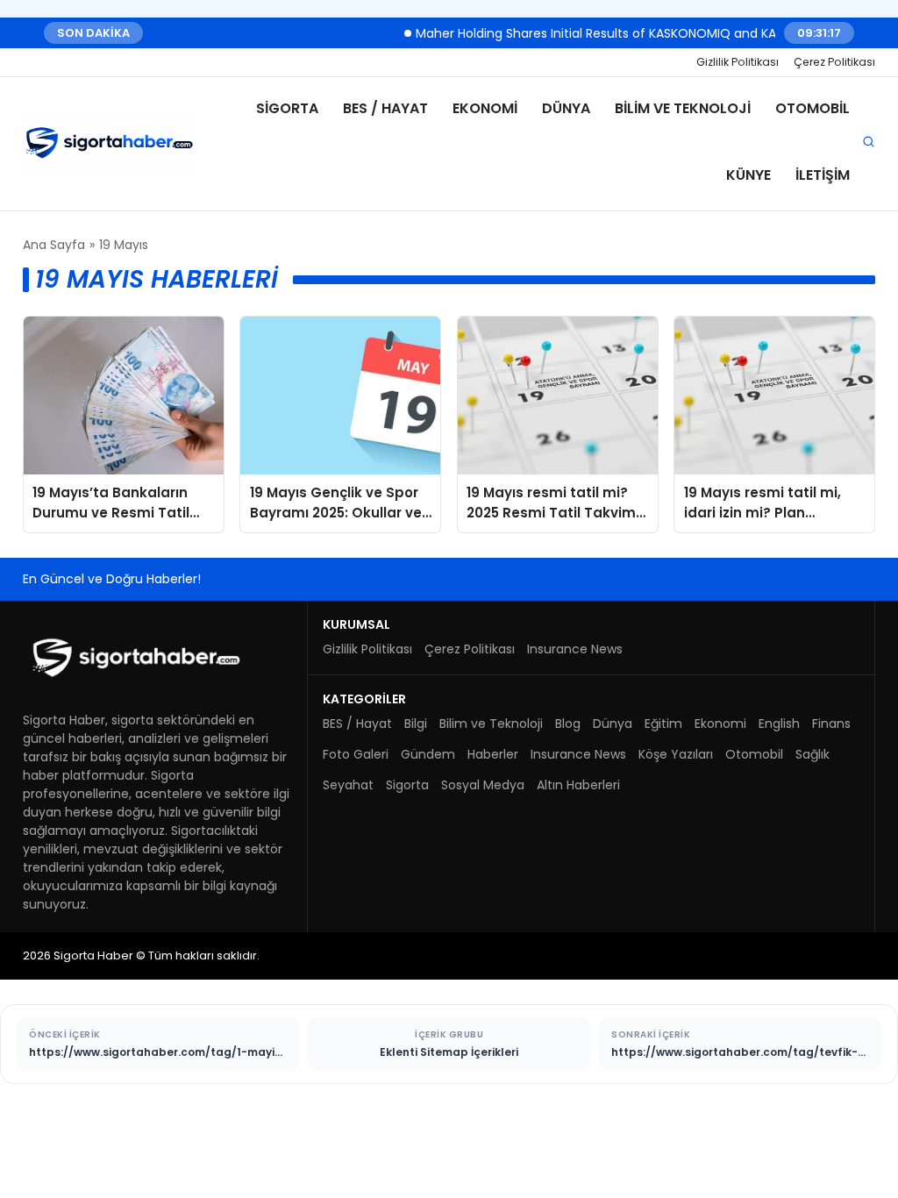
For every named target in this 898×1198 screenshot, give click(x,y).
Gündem (428, 754)
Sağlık (812, 754)
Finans (831, 723)
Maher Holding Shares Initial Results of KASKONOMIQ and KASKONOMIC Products (645, 32)
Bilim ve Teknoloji (683, 108)
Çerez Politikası (834, 61)
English (779, 723)
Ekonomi (485, 108)
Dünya (566, 108)
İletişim (822, 175)
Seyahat (348, 785)
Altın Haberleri (578, 785)
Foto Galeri (355, 754)
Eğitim (663, 723)
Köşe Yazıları (675, 754)
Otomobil (812, 108)
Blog (568, 723)
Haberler (492, 754)
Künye (748, 175)
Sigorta (287, 108)
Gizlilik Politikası (737, 61)
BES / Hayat (385, 108)
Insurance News (575, 649)
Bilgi (415, 723)
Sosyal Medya (482, 785)
